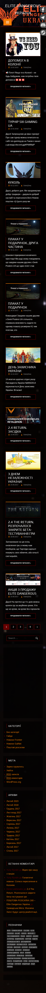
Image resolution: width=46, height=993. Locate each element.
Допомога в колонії (18, 62)
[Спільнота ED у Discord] (43, 27)
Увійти (10, 770)
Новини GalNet (14, 744)
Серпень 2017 (13, 824)
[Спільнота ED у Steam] (43, 35)
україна (10, 966)
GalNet (17, 933)
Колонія (25, 947)
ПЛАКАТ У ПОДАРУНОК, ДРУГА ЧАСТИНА (23, 243)
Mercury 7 (31, 933)
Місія (22, 952)
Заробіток (32, 944)
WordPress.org (14, 782)
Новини (28, 952)
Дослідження (26, 941)
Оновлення (11, 955)
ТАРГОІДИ (10, 964)
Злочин (10, 947)
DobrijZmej (27, 67)
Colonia (26, 930)
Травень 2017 (13, 835)
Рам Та (9, 961)
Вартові (28, 939)
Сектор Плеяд (33, 961)
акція (33, 964)
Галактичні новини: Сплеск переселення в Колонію (22, 881)
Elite (32, 930)
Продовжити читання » (20, 86)
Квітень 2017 (13, 839)
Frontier (10, 933)
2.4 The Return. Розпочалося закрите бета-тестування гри (21, 527)
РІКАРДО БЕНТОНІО (28, 958)
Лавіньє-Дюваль (13, 952)
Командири (33, 947)
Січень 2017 (12, 851)
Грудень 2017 (13, 809)
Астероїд (10, 939)
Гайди (10, 736)
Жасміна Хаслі (22, 944)
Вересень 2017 (14, 820)
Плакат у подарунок (17, 305)
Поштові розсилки (16, 747)
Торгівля (18, 964)
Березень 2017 (14, 843)
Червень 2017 (13, 831)
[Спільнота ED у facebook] (43, 12)
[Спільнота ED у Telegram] (43, 20)
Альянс (35, 936)
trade (23, 936)
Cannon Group (17, 930)
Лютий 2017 (12, 847)
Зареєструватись (15, 766)
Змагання (17, 947)
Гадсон (34, 939)
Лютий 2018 (12, 805)
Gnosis (23, 933)
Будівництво (19, 939)
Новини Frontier (14, 740)
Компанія (10, 950)
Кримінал (26, 950)
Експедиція (11, 944)
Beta (8, 930)
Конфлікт (18, 950)
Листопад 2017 (14, 812)
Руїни (25, 961)
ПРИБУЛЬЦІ (20, 955)
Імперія (29, 936)
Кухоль (14, 182)
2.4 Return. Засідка (17, 429)
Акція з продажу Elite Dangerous (22, 591)
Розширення (17, 961)
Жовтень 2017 (14, 816)
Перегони (28, 955)
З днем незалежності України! (20, 478)
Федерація (26, 964)
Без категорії (13, 732)
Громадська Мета (13, 941)
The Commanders (13, 936)
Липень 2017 (13, 828)
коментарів (14, 778)
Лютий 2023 (12, 801)
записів (13, 774)
